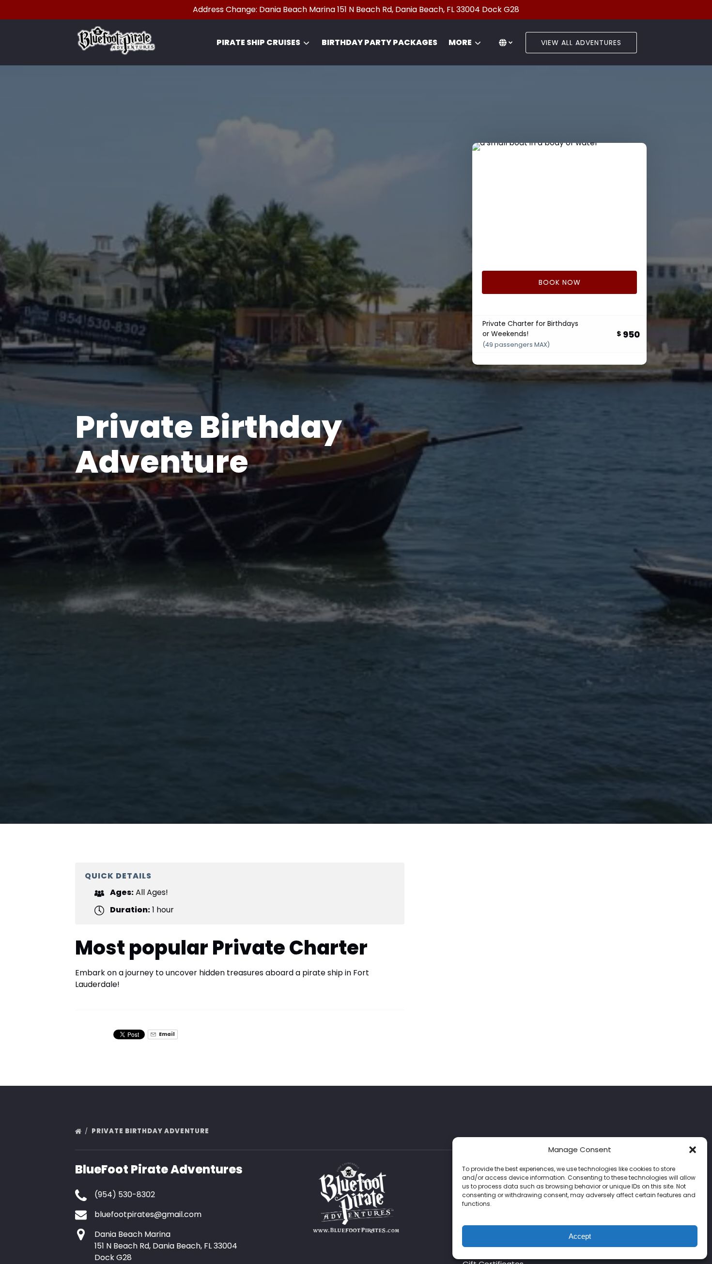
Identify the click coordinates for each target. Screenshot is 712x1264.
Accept (580, 1236)
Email (166, 1034)
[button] (692, 1150)
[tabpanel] (559, 201)
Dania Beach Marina (132, 1234)
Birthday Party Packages (379, 42)
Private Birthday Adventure (151, 1131)
